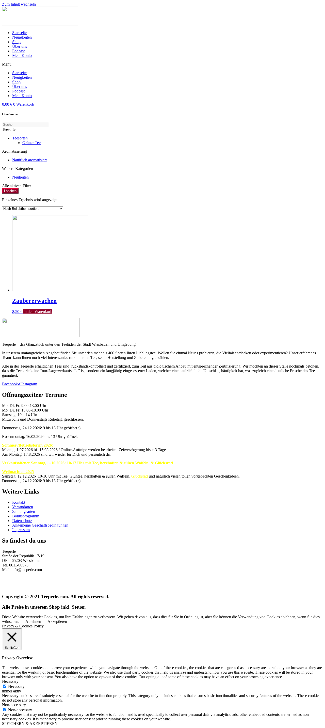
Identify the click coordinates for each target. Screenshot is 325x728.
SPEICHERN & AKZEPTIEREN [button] (30, 723)
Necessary (16, 686)
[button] (162, 64)
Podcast (18, 51)
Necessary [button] (10, 681)
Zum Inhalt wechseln (19, 4)
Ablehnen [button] (33, 621)
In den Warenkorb (37, 311)
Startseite (19, 32)
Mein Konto (22, 55)
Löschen (10, 191)
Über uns (19, 46)
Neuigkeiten (22, 37)
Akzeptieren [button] (57, 621)
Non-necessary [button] (14, 705)
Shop (16, 42)
